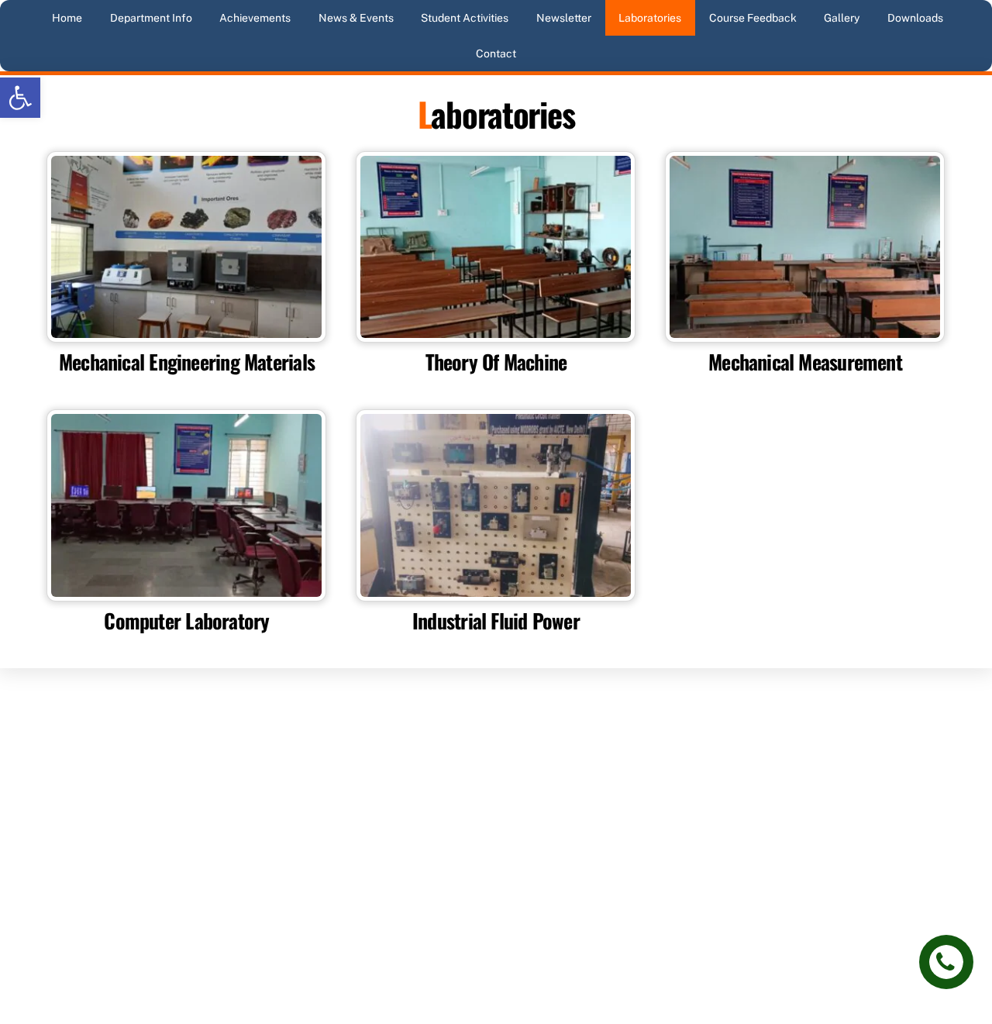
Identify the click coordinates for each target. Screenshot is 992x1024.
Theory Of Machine (496, 362)
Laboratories (649, 18)
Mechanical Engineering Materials (187, 362)
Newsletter (563, 18)
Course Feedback (753, 18)
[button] (20, 98)
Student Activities (464, 18)
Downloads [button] (915, 18)
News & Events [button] (356, 18)
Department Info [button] (151, 18)
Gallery (841, 18)
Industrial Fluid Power (496, 620)
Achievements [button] (255, 18)
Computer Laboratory (186, 620)
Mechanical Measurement (805, 362)
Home (67, 18)
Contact (496, 53)
